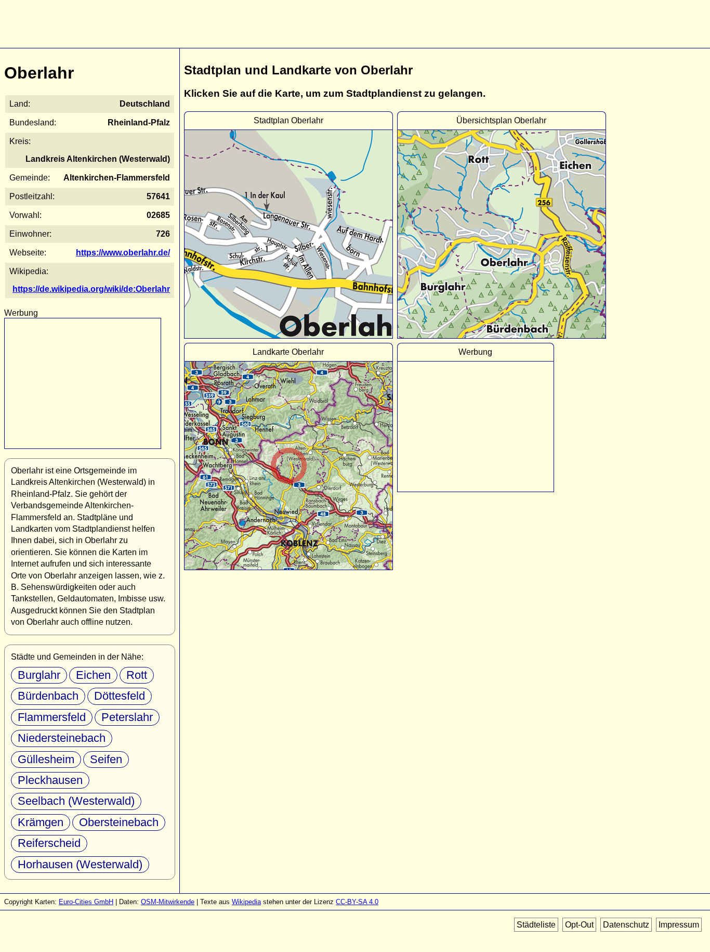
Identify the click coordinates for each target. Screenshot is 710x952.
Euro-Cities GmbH (86, 902)
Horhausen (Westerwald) (80, 864)
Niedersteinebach (62, 737)
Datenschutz (626, 924)
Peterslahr (127, 717)
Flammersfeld (52, 717)
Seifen (106, 759)
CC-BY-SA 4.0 (357, 902)
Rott (136, 674)
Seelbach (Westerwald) (76, 800)
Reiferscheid (49, 843)
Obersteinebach (119, 822)
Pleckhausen (50, 780)
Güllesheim (46, 759)
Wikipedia (246, 902)
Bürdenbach (48, 695)
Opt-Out (579, 924)
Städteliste (536, 924)
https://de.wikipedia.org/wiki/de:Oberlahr (91, 289)
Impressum (679, 924)
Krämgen (40, 822)
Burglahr (39, 674)
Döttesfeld (119, 695)
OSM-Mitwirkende (167, 902)
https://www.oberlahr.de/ (123, 252)
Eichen (93, 674)
